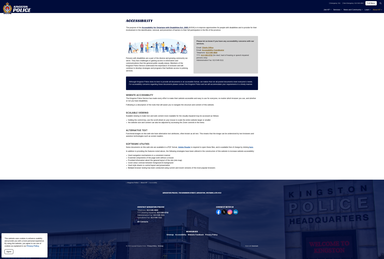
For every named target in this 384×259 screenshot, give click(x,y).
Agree (8, 252)
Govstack (255, 246)
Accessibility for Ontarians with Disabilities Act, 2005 (165, 28)
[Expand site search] (380, 3)
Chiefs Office (207, 48)
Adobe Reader (184, 147)
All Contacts (142, 222)
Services (336, 10)
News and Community (352, 10)
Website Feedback (196, 235)
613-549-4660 (211, 53)
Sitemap (170, 235)
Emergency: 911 (335, 3)
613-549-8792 (206, 55)
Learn (367, 10)
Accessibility (180, 235)
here (251, 147)
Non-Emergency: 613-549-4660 (354, 3)
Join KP (327, 10)
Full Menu (371, 3)
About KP (376, 10)
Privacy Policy (33, 246)
